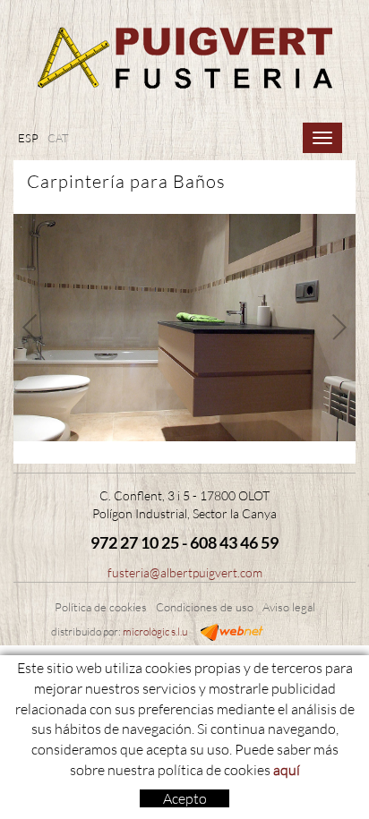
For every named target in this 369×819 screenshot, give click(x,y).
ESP (28, 138)
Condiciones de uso (204, 607)
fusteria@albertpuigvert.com (184, 572)
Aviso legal (288, 607)
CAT (58, 138)
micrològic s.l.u (155, 631)
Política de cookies (101, 607)
